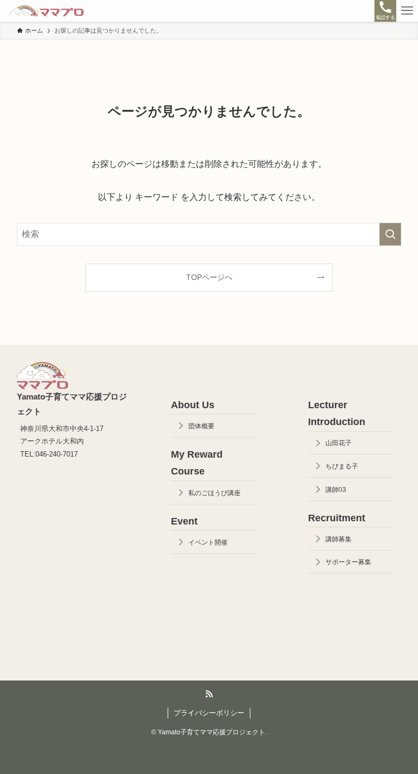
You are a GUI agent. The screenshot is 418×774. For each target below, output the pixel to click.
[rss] (209, 694)
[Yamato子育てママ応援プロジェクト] (46, 11)
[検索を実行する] (390, 234)
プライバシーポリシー (209, 713)
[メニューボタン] (407, 11)
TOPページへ (209, 277)
